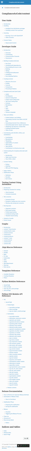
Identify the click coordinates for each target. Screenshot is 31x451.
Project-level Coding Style (12, 99)
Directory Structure (11, 81)
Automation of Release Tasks (11, 396)
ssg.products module (14, 363)
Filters (5, 277)
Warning (6, 265)
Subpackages (10, 304)
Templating (8, 141)
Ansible (6, 252)
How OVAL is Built (10, 159)
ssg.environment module (15, 350)
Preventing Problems (11, 88)
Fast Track (8, 63)
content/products (8, 236)
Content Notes (8, 40)
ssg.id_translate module (15, 354)
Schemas (8, 103)
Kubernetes (7, 258)
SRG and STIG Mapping (12, 168)
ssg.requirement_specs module (17, 367)
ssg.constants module (15, 343)
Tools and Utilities (8, 115)
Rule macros (7, 267)
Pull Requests (9, 96)
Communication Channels (12, 56)
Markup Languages (10, 112)
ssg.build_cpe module (14, 320)
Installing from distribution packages (15, 28)
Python (7, 164)
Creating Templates (9, 276)
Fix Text (6, 256)
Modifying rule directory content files (15, 126)
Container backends (11, 194)
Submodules (10, 313)
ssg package (7, 285)
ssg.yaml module (13, 385)
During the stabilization (12, 406)
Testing (7, 70)
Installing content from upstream (14, 30)
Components (9, 87)
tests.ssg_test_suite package (11, 288)
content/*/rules (8, 238)
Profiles (8, 83)
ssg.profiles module (14, 365)
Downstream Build (9, 420)
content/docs (7, 234)
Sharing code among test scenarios (15, 203)
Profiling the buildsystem (12, 72)
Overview (8, 52)
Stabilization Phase (9, 172)
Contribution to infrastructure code (15, 148)
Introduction (7, 24)
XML (7, 106)
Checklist (8, 412)
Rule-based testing (10, 210)
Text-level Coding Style (12, 101)
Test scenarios (7, 196)
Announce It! (7, 418)
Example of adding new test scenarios (15, 201)
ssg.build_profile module (15, 327)
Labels (7, 94)
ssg (4, 299)
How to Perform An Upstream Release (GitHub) (16, 394)
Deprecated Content (11, 43)
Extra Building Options (12, 76)
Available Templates (9, 274)
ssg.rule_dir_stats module (15, 368)
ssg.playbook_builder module (16, 361)
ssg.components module (15, 341)
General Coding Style (11, 97)
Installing (6, 25)
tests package (7, 286)
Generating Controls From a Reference (16, 123)
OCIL (5, 259)
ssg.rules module (13, 372)
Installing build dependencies (13, 65)
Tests (7, 108)
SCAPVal (8, 166)
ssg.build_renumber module (16, 331)
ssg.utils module (13, 377)
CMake (7, 110)
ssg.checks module (14, 340)
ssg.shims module (13, 374)
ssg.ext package (13, 309)
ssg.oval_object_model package (17, 311)
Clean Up (6, 416)
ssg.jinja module (13, 356)
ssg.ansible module (14, 316)
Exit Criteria (9, 178)
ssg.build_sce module (14, 332)
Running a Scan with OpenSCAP (14, 35)
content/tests (7, 241)
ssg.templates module (15, 376)
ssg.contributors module (15, 347)
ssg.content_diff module (15, 345)
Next (25, 438)
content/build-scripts (9, 231)
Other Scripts (9, 130)
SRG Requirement (8, 263)
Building (8, 69)
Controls (8, 85)
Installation (8, 74)
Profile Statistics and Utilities (13, 117)
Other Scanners (10, 37)
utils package (7, 290)
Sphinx (9, 446)
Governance (9, 58)
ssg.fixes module (13, 352)
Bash (5, 254)
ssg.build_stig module (14, 334)
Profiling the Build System (12, 128)
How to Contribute (11, 399)
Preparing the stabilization (12, 404)
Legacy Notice (7, 170)
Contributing (9, 54)
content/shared (8, 240)
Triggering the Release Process (13, 413)
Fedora (7, 422)
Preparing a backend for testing (12, 189)
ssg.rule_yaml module (14, 370)
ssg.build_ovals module (15, 325)
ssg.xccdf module (13, 381)
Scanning (6, 33)
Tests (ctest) (9, 144)
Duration (8, 177)
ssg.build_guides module (15, 323)
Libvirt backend (10, 192)
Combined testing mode (12, 214)
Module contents (11, 387)
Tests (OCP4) (9, 146)
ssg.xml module (13, 383)
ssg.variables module (14, 379)
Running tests (7, 205)
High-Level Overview (11, 157)
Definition (8, 175)
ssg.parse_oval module (15, 359)
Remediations (9, 139)
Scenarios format (10, 199)
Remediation (9, 105)
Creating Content (8, 79)
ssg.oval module (13, 358)
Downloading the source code (13, 67)
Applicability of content (12, 142)
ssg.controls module (14, 349)
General (6, 250)
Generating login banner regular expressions (17, 124)
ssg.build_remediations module (17, 329)
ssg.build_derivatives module (16, 322)
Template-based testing (12, 215)
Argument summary (11, 208)
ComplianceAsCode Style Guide (12, 91)
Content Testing (8, 161)
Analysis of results (8, 218)
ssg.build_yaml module (15, 336)
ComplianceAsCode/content (16, 2)
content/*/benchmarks (10, 229)
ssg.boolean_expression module (17, 318)
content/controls (8, 232)
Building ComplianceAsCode (11, 61)
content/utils (7, 243)
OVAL (5, 261)
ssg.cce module (13, 338)
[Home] (2, 7)
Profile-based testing (11, 212)
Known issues (7, 220)
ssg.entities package (14, 307)
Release (6, 409)
